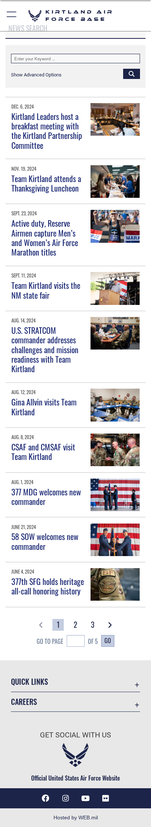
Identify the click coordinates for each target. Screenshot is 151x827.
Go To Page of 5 (67, 641)
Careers (24, 701)
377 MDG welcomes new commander (46, 496)
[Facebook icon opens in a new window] (45, 798)
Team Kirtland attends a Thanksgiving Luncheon (46, 183)
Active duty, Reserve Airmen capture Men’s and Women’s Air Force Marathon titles (44, 237)
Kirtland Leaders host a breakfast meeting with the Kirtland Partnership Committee (46, 130)
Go (107, 640)
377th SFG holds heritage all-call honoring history (47, 586)
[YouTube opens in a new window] (85, 798)
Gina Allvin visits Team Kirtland (44, 406)
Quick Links (29, 681)
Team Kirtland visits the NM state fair (45, 290)
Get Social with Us (75, 735)
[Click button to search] (131, 73)
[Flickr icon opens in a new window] (105, 798)
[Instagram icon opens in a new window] (65, 798)
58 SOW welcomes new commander (44, 541)
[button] (12, 15)
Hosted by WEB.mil (76, 817)
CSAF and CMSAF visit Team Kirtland (43, 451)
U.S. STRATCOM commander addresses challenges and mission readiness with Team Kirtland (44, 349)
